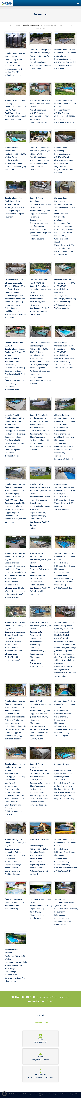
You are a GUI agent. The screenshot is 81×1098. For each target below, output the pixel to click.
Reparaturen (40, 28)
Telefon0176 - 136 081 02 (40, 1040)
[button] (4, 1093)
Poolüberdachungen (31, 25)
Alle (10, 25)
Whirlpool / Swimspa (48, 25)
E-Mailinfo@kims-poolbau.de (40, 1058)
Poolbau (18, 25)
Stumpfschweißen (65, 25)
